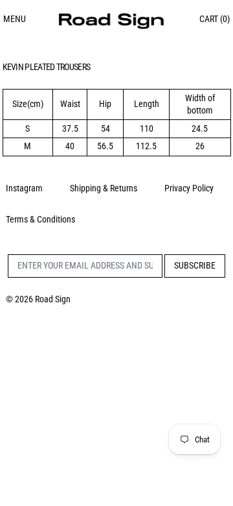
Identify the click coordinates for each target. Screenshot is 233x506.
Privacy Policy (189, 188)
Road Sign (53, 299)
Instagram (24, 188)
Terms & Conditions (40, 219)
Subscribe (195, 265)
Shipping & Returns (103, 188)
